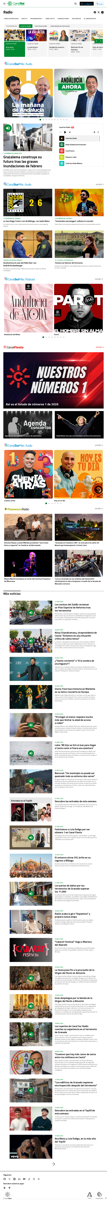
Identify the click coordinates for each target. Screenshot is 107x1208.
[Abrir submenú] (42, 18)
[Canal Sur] (16, 3)
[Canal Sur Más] (87, 4)
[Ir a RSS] (39, 1179)
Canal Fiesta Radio (41, 26)
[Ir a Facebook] (95, 12)
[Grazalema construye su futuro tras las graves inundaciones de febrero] (27, 137)
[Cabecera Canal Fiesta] (21, 347)
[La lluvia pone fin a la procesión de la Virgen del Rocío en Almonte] (31, 978)
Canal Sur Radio (25, 26)
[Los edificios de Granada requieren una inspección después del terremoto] (31, 1091)
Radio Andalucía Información (60, 26)
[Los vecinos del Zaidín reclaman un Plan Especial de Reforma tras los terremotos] (31, 613)
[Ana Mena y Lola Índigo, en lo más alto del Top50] (31, 1147)
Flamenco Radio (63, 18)
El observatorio (90, 18)
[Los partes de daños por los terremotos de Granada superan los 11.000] (31, 894)
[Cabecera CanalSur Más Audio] (22, 64)
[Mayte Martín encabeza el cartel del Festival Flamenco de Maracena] (28, 563)
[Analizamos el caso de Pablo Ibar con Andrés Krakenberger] (27, 244)
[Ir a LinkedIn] (19, 1179)
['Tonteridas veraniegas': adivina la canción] (79, 202)
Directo (24, 18)
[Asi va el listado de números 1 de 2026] (53, 380)
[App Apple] (5, 1187)
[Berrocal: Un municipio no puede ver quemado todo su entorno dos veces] (31, 781)
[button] (96, 41)
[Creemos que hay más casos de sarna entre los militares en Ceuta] (31, 1062)
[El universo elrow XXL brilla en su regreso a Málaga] (31, 866)
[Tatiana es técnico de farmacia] (79, 244)
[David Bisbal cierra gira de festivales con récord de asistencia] (79, 424)
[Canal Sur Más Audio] (99, 4)
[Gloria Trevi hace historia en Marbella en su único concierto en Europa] (31, 697)
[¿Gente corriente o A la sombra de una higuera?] (31, 669)
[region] (79, 151)
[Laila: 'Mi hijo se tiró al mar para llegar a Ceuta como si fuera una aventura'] (31, 753)
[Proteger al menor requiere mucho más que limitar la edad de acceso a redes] (31, 725)
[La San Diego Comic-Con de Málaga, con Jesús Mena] (27, 202)
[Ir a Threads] (34, 1179)
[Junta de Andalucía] (89, 1196)
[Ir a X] (98, 12)
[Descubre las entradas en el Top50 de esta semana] (31, 1119)
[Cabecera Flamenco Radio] (22, 508)
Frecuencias (76, 18)
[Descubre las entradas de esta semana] (31, 809)
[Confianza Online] (99, 1196)
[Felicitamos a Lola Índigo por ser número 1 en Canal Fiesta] (31, 838)
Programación (35, 18)
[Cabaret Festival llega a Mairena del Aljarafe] (31, 950)
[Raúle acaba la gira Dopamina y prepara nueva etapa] (31, 922)
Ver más (99, 184)
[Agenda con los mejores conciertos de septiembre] (27, 424)
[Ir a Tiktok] (29, 1179)
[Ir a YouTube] (24, 1179)
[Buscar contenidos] (75, 3)
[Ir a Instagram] (102, 12)
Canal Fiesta (49, 18)
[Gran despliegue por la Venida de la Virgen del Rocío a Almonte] (31, 1006)
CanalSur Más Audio (11, 18)
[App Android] (10, 1187)
